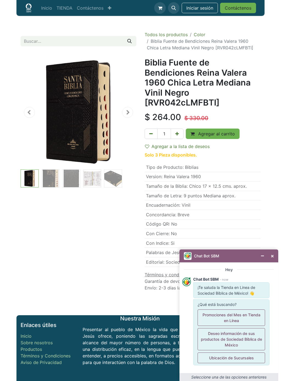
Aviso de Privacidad (41, 362)
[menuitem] (46, 7)
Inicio (26, 336)
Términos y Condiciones (46, 356)
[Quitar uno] (151, 134)
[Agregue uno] (177, 134)
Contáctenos (238, 8)
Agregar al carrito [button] (216, 134)
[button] (173, 8)
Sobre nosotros (37, 342)
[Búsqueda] (129, 41)
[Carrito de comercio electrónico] (160, 8)
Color (199, 34)
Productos (31, 349)
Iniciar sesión (199, 8)
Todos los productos (166, 34)
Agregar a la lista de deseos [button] (180, 146)
